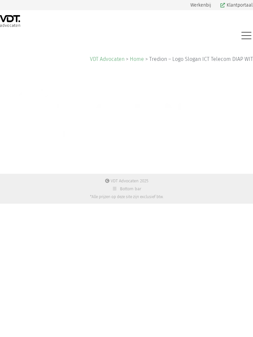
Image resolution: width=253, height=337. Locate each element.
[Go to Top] (243, 327)
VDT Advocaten (107, 59)
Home (137, 59)
